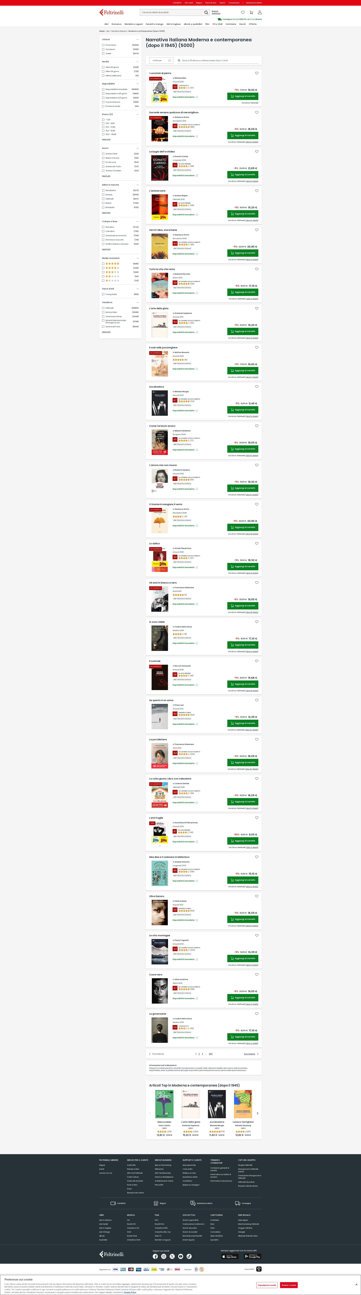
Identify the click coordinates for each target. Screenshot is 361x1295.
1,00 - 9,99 (110, 123)
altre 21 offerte (252, 965)
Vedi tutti (106, 139)
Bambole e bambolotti (192, 1236)
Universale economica (116, 235)
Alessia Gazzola (182, 862)
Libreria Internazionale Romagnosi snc (116, 321)
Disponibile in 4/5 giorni (116, 93)
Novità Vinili (132, 1236)
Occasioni (110, 49)
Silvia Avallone (181, 979)
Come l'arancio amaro (162, 426)
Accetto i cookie (289, 1285)
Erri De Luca (111, 162)
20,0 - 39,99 (111, 134)
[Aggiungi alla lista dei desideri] (257, 73)
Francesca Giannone (184, 587)
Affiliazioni (159, 1169)
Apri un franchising (163, 1165)
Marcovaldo (164, 1122)
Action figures (188, 1240)
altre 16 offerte (252, 142)
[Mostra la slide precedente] (150, 1113)
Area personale (189, 1165)
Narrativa (110, 227)
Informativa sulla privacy (221, 1181)
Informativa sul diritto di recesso (220, 1175)
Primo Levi (179, 705)
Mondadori (111, 190)
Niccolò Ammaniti (183, 666)
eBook (101, 1236)
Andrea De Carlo (113, 166)
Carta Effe (131, 1165)
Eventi (222, 3)
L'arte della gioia (158, 308)
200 (211, 1054)
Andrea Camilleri (113, 171)
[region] (180, 1285)
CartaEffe (177, 3)
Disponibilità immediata (116, 89)
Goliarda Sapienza (183, 313)
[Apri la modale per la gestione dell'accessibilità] (259, 1269)
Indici (129, 1189)
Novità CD (131, 1224)
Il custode (154, 661)
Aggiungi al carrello (245, 96)
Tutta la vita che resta (162, 269)
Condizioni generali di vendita (219, 1169)
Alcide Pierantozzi (183, 548)
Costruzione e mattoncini (193, 1224)
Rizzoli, (175, 277)
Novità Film (159, 1224)
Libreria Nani (111, 312)
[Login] (259, 12)
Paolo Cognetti (182, 940)
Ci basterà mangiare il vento (165, 504)
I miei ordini (187, 1169)
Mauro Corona (112, 158)
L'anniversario (157, 190)
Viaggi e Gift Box (245, 1228)
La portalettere (158, 739)
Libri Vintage (104, 1232)
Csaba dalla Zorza (183, 627)
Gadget (241, 1232)
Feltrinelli (110, 199)
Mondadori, (177, 121)
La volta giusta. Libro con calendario (170, 778)
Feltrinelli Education (246, 1182)
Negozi (199, 3)
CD (128, 1220)
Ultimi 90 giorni (112, 67)
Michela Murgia (182, 391)
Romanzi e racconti (114, 240)
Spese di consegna (191, 1185)
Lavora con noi (105, 1173)
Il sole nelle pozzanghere (163, 347)
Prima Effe (159, 1185)
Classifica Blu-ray (163, 1232)
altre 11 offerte (252, 847)
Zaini (212, 1228)
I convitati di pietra (160, 73)
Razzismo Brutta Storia (248, 1186)
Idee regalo (243, 1220)
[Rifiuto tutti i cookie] (356, 1284)
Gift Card (189, 3)
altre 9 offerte (252, 299)
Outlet (108, 53)
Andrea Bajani (181, 195)
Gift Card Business (163, 1173)
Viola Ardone (180, 901)
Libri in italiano (105, 1220)
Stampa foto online (135, 1193)
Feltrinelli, (176, 199)
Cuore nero (155, 974)
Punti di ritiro (210, 3)
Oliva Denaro (156, 896)
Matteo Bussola (182, 352)
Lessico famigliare (243, 1122)
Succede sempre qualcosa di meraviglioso (174, 112)
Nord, (175, 591)
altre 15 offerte (252, 455)
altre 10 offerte (252, 377)
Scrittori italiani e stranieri (117, 244)
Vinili (129, 1232)
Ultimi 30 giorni (112, 71)
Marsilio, (176, 630)
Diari (212, 1224)
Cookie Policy (130, 1292)
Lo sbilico (154, 543)
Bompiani (110, 207)
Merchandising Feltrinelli (248, 1224)
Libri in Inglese (105, 1228)
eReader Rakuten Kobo (248, 1236)
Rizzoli (108, 203)
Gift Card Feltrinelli (135, 1173)
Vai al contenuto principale (111, 3)
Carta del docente (135, 1181)
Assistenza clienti (254, 3)
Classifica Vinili (133, 1240)
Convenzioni (233, 3)
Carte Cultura (133, 1177)
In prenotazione (113, 102)
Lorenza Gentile (182, 783)
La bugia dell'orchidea (162, 151)
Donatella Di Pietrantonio (186, 822)
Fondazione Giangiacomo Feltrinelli (249, 1176)
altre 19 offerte (252, 338)
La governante (157, 1013)
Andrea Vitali (111, 154)
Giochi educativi (190, 1228)
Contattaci (187, 1181)
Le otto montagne (159, 935)
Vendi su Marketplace (164, 1177)
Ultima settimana (113, 76)
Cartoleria (214, 1220)
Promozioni (111, 45)
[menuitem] (106, 24)
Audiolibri (103, 1240)
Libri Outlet (103, 1224)
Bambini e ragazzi (162, 1240)
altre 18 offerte (252, 534)
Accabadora (156, 386)
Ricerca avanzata (216, 12)
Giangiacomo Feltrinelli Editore (248, 1170)
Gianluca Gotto (182, 117)
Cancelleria (215, 1232)
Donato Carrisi (181, 156)
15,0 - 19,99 (110, 131)
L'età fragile (156, 817)
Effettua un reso (189, 1173)
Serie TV (158, 1236)
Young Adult (111, 294)
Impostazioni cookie (267, 1285)
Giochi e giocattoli (190, 1220)
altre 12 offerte (252, 886)
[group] (221, 19)
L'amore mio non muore (163, 465)
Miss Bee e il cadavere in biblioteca (169, 857)
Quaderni (214, 1240)
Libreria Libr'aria (113, 327)
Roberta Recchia (182, 274)
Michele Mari (180, 78)
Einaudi (109, 195)
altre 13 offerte (252, 573)
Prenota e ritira (133, 1169)
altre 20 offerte (252, 730)
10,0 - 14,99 (110, 127)
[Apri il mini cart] (251, 12)
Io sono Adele (157, 622)
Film (156, 1220)
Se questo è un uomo (161, 700)
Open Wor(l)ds (216, 1236)
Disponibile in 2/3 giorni (116, 98)
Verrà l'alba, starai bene (163, 230)
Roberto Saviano (182, 470)
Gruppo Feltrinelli (245, 1165)
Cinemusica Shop (114, 316)
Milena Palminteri (183, 431)
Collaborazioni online (164, 1181)
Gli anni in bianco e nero (163, 582)
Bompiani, (177, 434)
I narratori (110, 231)
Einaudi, (176, 81)
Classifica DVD (161, 1228)
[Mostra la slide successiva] (258, 1113)
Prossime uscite (113, 106)
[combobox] (175, 12)
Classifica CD (133, 1228)
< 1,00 (108, 120)
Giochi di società (190, 1232)
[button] (206, 12)
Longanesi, (177, 160)
